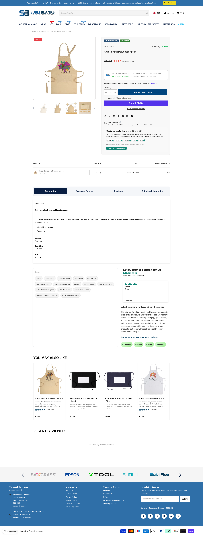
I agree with (111, 98)
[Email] (127, 116)
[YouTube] (171, 516)
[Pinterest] (114, 116)
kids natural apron (43, 284)
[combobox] (104, 13)
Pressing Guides (84, 191)
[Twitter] (109, 116)
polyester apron (64, 290)
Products (42, 31)
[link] (43, 474)
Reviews (118, 191)
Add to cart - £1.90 (143, 92)
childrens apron (64, 278)
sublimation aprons (82, 290)
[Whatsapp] (132, 116)
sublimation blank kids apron (47, 295)
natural (77, 284)
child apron (50, 278)
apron (39, 278)
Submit (185, 499)
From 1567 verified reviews (133, 276)
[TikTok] (164, 516)
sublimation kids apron (70, 295)
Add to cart (49, 393)
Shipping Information (152, 191)
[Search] (104, 13)
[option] (64, 68)
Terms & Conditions (124, 98)
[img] (146, 272)
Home (34, 31)
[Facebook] (105, 116)
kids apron (79, 278)
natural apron (89, 284)
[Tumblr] (118, 116)
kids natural (91, 278)
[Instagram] (150, 516)
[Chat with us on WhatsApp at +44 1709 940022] (10, 517)
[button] (33, 108)
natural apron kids (105, 284)
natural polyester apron (45, 290)
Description (51, 191)
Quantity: (107, 88)
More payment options (136, 109)
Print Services (169, 3)
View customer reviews (116, 148)
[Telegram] (123, 116)
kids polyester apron (62, 284)
